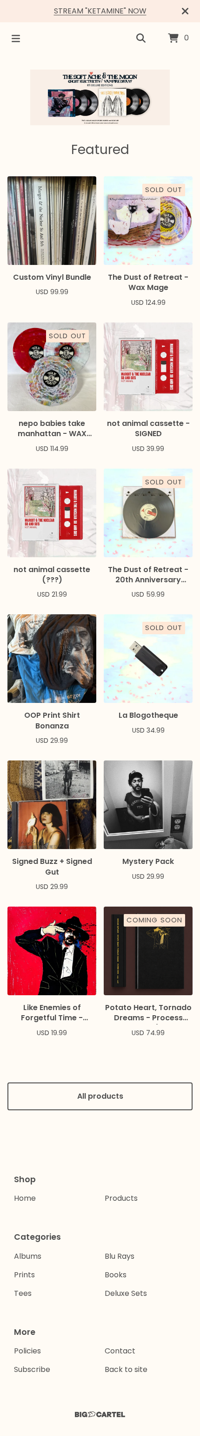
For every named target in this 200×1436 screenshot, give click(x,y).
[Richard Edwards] (100, 97)
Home (25, 1198)
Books (116, 1274)
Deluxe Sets (126, 1293)
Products (121, 1198)
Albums (27, 1256)
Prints (24, 1274)
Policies (27, 1351)
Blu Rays (119, 1256)
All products (100, 1096)
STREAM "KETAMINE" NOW (100, 11)
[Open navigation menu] (15, 38)
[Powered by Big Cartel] (100, 1414)
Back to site (126, 1369)
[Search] (141, 38)
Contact (120, 1351)
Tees (23, 1293)
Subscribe (32, 1369)
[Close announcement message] (185, 11)
